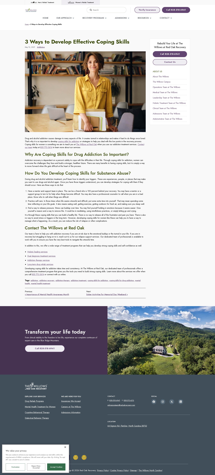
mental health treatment (40, 283)
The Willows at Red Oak (86, 144)
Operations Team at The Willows (166, 87)
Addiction (41, 47)
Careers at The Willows (71, 406)
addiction (34, 280)
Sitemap (133, 470)
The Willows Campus (161, 81)
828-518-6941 (114, 400)
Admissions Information (70, 412)
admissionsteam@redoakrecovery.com (121, 405)
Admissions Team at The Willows (166, 113)
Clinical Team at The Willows (165, 108)
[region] (35, 458)
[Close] (65, 447)
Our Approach (64, 18)
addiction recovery (46, 280)
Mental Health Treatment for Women (40, 406)
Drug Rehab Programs (34, 401)
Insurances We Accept (71, 401)
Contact (164, 18)
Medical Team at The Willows (165, 92)
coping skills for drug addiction (121, 280)
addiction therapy (62, 280)
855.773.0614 (46, 147)
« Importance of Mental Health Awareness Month (47, 294)
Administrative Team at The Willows (167, 118)
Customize (15, 467)
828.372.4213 (129, 400)
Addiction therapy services (38, 260)
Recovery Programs (93, 18)
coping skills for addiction (68, 141)
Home (45, 18)
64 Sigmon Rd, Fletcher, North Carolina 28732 (127, 425)
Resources (143, 18)
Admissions (121, 18)
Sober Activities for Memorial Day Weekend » (107, 294)
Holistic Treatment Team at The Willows (169, 103)
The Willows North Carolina (150, 470)
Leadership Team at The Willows (166, 97)
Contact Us (170, 62)
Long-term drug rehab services (40, 264)
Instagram (162, 401)
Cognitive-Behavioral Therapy (37, 412)
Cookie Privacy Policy (119, 470)
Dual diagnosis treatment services (41, 256)
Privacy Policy (102, 470)
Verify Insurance (147, 9)
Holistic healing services (37, 251)
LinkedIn (180, 401)
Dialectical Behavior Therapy (37, 418)
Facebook (153, 401)
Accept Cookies (56, 467)
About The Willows (161, 76)
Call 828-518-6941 (176, 9)
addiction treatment (78, 280)
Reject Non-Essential (36, 467)
